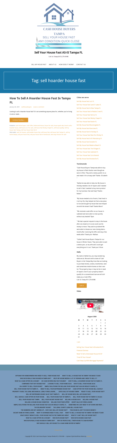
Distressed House (39, 125)
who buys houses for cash (58, 134)
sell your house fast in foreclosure (40, 134)
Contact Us (81, 64)
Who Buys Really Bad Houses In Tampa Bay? (35, 378)
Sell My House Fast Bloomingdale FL (88, 125)
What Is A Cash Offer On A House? (27, 381)
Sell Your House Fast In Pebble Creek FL (90, 111)
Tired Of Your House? (84, 357)
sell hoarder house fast (33, 132)
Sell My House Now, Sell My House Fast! (76, 394)
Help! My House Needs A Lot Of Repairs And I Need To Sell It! (75, 378)
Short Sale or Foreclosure (82, 402)
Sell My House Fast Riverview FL (87, 128)
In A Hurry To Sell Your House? (31, 386)
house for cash (49, 125)
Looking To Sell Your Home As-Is (59, 384)
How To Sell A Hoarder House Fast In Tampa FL (85, 381)
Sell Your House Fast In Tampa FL (26, 389)
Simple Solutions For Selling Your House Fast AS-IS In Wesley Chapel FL (71, 386)
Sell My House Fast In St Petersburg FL (89, 138)
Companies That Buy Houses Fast (34, 384)
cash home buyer (21, 125)
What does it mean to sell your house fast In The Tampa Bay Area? (44, 415)
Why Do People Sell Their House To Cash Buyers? (75, 420)
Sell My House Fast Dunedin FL (87, 142)
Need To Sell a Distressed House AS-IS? (89, 354)
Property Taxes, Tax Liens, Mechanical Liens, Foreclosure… (34, 391)
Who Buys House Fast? (61, 418)
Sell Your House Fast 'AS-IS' (29, 130)
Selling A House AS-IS (73, 399)
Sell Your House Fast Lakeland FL (87, 152)
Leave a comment (38, 107)
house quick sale (59, 125)
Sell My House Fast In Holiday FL (87, 132)
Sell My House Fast (38, 64)
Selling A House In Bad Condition (37, 402)
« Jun (78, 342)
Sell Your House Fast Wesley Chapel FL (89, 118)
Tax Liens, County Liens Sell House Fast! (68, 407)
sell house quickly (59, 128)
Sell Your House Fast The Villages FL (88, 149)
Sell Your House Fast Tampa (29, 399)
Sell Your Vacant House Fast (52, 399)
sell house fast (45, 132)
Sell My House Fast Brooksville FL (88, 159)
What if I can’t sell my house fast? (84, 415)
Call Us (82, 285)
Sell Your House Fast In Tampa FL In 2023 (87, 397)
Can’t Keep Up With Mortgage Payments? (90, 361)
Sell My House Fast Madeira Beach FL (89, 145)
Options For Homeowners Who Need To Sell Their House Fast (37, 376)
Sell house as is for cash (26, 128)
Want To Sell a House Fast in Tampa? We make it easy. (81, 376)
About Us (52, 64)
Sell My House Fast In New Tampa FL (89, 108)
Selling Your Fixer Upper (60, 402)
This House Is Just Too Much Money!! (83, 410)
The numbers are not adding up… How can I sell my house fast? (44, 410)
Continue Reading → (19, 120)
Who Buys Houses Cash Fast (81, 418)
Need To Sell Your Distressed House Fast (56, 389)
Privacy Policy (58, 430)
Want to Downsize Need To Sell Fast (50, 413)
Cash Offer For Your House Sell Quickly (88, 389)
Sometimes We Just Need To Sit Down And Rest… (86, 405)
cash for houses (21, 132)
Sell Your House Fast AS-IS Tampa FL (58, 52)
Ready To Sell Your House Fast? (93, 391)
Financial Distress (82, 350)
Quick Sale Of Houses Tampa (69, 391)
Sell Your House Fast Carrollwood (88, 155)
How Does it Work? (66, 64)
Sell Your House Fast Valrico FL (87, 115)
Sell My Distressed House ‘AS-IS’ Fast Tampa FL (43, 394)
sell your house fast (23, 134)
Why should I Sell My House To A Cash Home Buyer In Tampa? (58, 423)
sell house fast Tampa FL (57, 132)
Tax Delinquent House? (42, 407)
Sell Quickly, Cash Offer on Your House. (30, 397)
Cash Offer (30, 125)
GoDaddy (89, 436)
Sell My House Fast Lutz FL (85, 101)
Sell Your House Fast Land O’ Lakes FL (89, 105)
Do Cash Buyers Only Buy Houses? (53, 381)
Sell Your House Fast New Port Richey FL (90, 135)
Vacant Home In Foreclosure (23, 413)
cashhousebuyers (26, 107)
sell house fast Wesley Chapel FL (43, 128)
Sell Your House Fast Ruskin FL (87, 122)
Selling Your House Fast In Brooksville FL (90, 347)
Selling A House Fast (90, 399)
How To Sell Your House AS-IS (84, 384)
